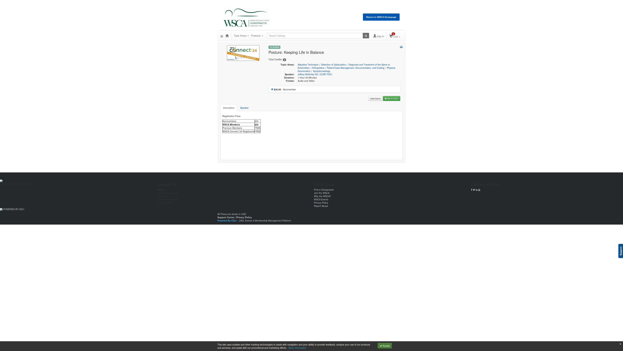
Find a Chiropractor (324, 189)
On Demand (274, 47)
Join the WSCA (321, 193)
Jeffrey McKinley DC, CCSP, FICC (315, 74)
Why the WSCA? (322, 196)
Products (256, 35)
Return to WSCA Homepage (381, 17)
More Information (297, 347)
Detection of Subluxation (333, 64)
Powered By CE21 (227, 220)
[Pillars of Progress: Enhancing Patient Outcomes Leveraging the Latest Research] (243, 52)
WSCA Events (321, 199)
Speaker (244, 107)
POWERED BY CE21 (13, 209)
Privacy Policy (321, 202)
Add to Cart (392, 98)
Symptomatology (321, 71)
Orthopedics (318, 67)
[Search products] (366, 35)
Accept (386, 345)
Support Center (225, 217)
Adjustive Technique (308, 64)
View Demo (375, 98)
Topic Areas (240, 35)
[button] (221, 36)
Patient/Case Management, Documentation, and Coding (355, 67)
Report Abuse (321, 206)
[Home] (227, 36)
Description (229, 107)
